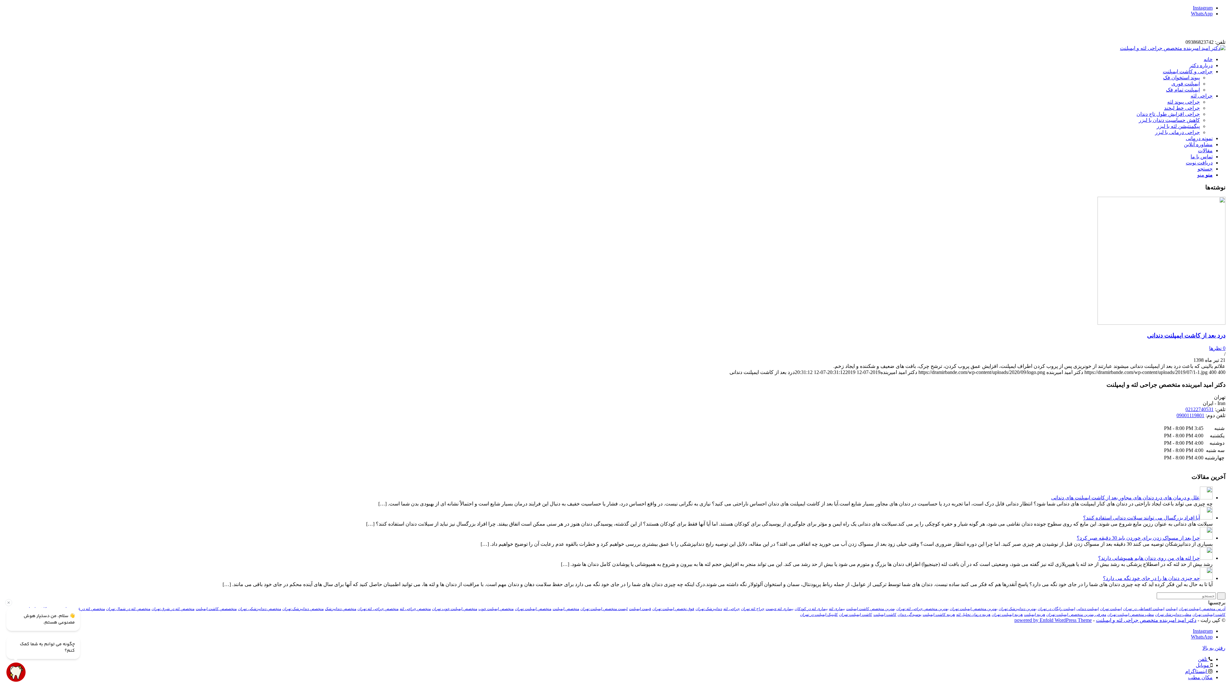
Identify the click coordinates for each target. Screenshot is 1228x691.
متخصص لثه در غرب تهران (84, 609)
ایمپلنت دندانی (1087, 609)
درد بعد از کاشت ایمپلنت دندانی (1186, 335)
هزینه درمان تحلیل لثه (973, 614)
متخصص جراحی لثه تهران (378, 609)
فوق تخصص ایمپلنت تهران (673, 609)
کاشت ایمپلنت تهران (855, 614)
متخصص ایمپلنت (566, 609)
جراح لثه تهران (752, 609)
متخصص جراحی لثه (415, 609)
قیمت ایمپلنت (640, 609)
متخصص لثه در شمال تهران (128, 609)
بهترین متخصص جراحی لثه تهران (922, 609)
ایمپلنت (1171, 609)
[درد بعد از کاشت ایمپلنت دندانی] (1161, 323)
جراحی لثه (731, 609)
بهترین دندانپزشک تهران (1017, 609)
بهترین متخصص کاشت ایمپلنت (870, 609)
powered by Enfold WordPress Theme (1053, 620)
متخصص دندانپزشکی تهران (259, 609)
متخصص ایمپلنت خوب (496, 609)
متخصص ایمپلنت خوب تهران (454, 609)
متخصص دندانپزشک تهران (303, 609)
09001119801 (1190, 415)
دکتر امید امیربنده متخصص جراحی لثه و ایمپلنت (1146, 620)
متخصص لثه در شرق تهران (173, 609)
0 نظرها (1217, 348)
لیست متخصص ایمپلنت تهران (604, 609)
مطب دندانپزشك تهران (1173, 614)
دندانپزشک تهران (709, 609)
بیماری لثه (837, 609)
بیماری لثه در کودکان (811, 609)
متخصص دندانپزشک (340, 609)
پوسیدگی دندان (909, 614)
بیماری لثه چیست (779, 609)
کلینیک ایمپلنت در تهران (819, 614)
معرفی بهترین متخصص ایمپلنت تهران (1076, 614)
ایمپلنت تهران (1111, 609)
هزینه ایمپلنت (1034, 614)
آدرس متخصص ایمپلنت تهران (1202, 609)
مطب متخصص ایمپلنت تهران (1130, 614)
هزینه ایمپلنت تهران (1007, 614)
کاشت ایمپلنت (884, 614)
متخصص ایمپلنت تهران (533, 609)
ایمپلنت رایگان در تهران (1056, 609)
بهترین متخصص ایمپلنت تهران (973, 609)
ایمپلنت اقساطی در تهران (1143, 609)
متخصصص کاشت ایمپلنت (216, 609)
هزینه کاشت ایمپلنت (939, 614)
